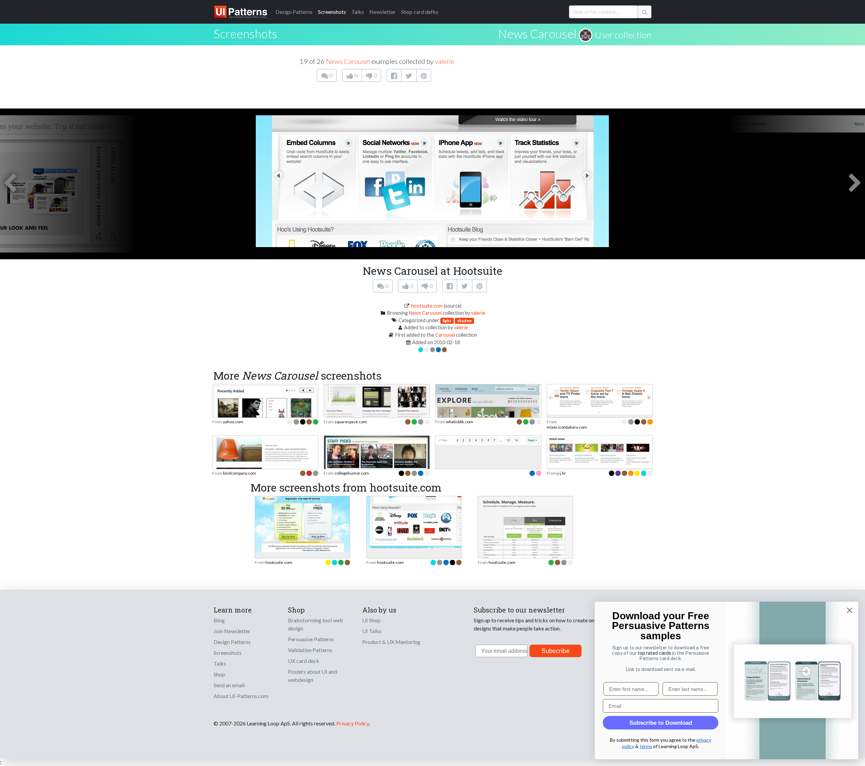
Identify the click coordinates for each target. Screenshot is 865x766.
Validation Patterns (310, 650)
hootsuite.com (427, 306)
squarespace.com (351, 421)
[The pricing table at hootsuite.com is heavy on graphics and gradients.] (302, 523)
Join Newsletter (232, 631)
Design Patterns (232, 642)
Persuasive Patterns (311, 639)
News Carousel (537, 33)
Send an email (229, 685)
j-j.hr (562, 473)
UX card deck (303, 660)
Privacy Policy (352, 723)
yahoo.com (233, 421)
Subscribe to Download (660, 723)
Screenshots (332, 11)
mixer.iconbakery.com (567, 427)
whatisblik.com (459, 421)
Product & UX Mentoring (391, 642)
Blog (219, 620)
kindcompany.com (239, 473)
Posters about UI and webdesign (312, 675)
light (447, 320)
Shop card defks (419, 11)
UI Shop (371, 620)
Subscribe (556, 650)
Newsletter (382, 11)
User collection (623, 34)
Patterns (294, 11)
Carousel (445, 335)
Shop (219, 674)
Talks (357, 11)
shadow (464, 320)
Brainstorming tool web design (315, 624)
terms (646, 746)
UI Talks (371, 631)
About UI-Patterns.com (241, 696)
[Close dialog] (850, 610)
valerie (444, 61)
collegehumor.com (352, 473)
